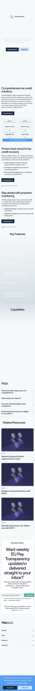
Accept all (10, 687)
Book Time (19, 610)
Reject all (25, 687)
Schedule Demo (12, 49)
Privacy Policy (23, 683)
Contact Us (24, 49)
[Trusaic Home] (7, 622)
